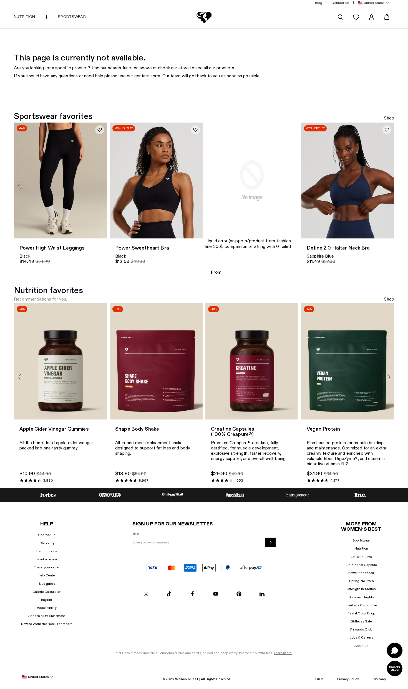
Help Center (47, 575)
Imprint (46, 600)
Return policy (46, 551)
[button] (372, 3)
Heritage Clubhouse (361, 605)
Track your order (46, 567)
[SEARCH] (340, 17)
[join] (270, 542)
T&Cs (319, 679)
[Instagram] (145, 594)
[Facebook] (192, 594)
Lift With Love (361, 557)
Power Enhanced (361, 573)
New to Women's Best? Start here (46, 624)
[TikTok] (169, 594)
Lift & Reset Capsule (361, 565)
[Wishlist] (356, 17)
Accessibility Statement (46, 616)
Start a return (46, 559)
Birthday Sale (361, 621)
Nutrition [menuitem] (24, 16)
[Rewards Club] (395, 668)
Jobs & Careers (361, 637)
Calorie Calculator (46, 591)
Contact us (46, 535)
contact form (147, 76)
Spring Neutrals (361, 581)
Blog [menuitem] (319, 3)
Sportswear (361, 540)
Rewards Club (361, 629)
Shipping (47, 543)
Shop (389, 118)
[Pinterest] (238, 594)
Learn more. (283, 653)
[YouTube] (215, 594)
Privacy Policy (348, 679)
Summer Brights (361, 597)
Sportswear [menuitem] (71, 16)
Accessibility (47, 608)
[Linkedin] (262, 594)
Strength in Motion (361, 589)
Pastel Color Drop (361, 613)
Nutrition (361, 548)
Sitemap (379, 679)
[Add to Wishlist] (99, 129)
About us (361, 646)
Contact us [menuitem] (340, 3)
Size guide (47, 583)
